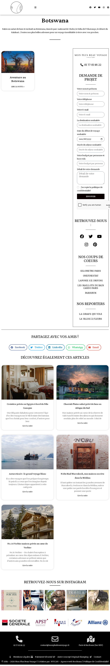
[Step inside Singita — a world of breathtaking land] (98, 600)
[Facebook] (90, 7)
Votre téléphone (84, 99)
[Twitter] (95, 7)
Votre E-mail (82, 110)
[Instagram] (104, 7)
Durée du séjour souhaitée (89, 145)
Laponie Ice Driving (90, 280)
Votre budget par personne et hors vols (90, 157)
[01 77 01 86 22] (19, 639)
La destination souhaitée (88, 120)
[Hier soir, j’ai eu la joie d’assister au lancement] (33, 600)
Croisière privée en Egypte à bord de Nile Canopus (27, 406)
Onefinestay (90, 275)
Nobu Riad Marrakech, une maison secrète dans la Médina (82, 476)
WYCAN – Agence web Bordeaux (66, 661)
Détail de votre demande (88, 169)
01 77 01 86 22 (19, 645)
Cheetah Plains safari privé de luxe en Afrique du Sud (82, 406)
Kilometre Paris (90, 271)
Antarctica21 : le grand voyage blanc (27, 474)
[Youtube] (99, 7)
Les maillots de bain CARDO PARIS (91, 286)
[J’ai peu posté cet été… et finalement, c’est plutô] (11, 600)
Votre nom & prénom (87, 89)
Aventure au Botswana (18, 79)
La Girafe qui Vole (90, 314)
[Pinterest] (108, 7)
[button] (35, 7)
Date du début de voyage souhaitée (88, 132)
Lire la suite (27, 426)
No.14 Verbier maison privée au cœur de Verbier (27, 546)
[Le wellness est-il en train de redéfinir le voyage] (77, 600)
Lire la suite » (17, 87)
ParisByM (90, 293)
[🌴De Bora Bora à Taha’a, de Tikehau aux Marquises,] (55, 600)
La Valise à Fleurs (90, 319)
